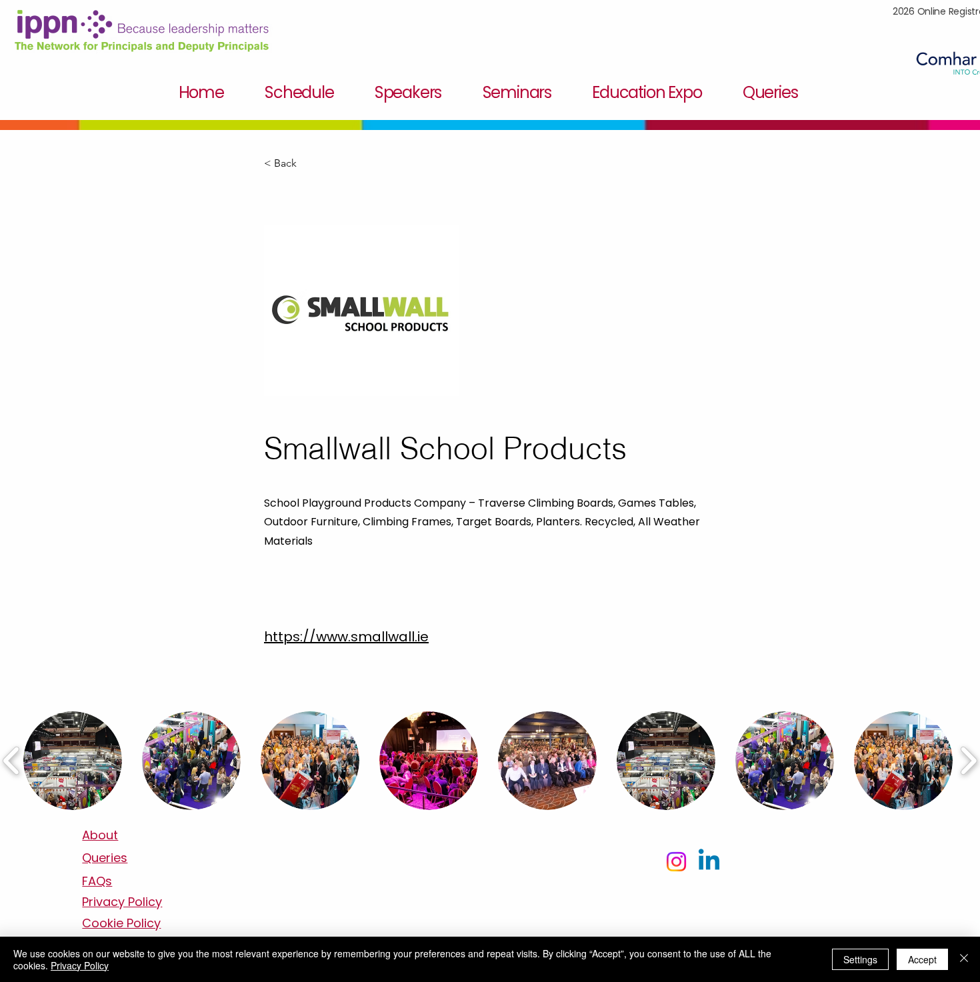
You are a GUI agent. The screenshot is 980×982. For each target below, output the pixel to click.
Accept (922, 959)
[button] (308, 163)
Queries (104, 857)
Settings (860, 959)
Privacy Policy (80, 965)
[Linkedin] (709, 862)
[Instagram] (676, 862)
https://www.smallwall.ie (346, 636)
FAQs (97, 881)
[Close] (964, 959)
